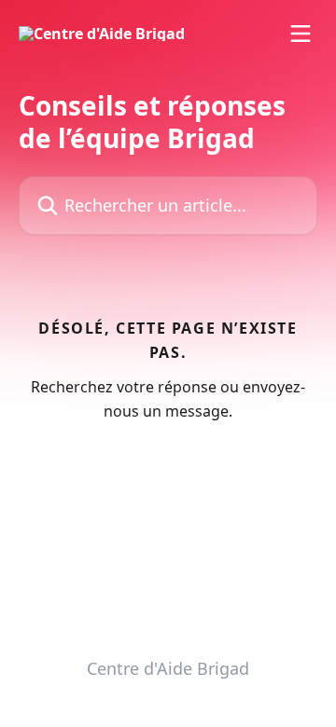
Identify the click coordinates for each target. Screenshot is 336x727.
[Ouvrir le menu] (300, 33)
